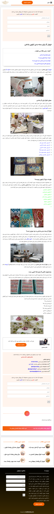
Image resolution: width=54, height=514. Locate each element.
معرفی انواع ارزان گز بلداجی (45, 55)
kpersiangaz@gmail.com (35, 371)
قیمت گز (7, 69)
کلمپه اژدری (45, 108)
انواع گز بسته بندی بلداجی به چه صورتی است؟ (41, 61)
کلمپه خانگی (29, 239)
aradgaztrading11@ (32, 369)
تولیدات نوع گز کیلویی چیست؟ (44, 58)
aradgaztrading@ (35, 366)
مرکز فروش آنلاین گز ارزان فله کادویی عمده (42, 64)
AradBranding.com (29, 512)
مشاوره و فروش (27, 2)
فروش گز (49, 69)
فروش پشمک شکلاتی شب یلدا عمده (41, 428)
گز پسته (6, 264)
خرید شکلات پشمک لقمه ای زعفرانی (19, 428)
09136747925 (34, 362)
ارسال (49, 36)
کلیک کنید (31, 364)
